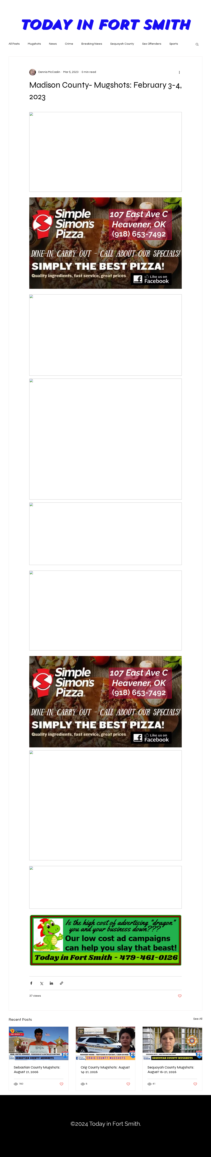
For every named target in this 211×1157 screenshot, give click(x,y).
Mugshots (34, 43)
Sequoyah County (122, 43)
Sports (173, 43)
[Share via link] (61, 983)
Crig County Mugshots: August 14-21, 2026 (105, 1069)
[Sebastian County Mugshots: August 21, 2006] (38, 1043)
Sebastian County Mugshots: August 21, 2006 (37, 1069)
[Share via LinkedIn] (51, 983)
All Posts (14, 43)
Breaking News (91, 43)
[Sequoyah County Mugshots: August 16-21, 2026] (172, 1043)
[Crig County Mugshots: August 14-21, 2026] (105, 1043)
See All (197, 1018)
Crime (69, 43)
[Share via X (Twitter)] (41, 983)
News (53, 43)
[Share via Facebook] (31, 983)
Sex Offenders (151, 43)
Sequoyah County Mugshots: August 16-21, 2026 (171, 1069)
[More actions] (179, 72)
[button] (197, 44)
